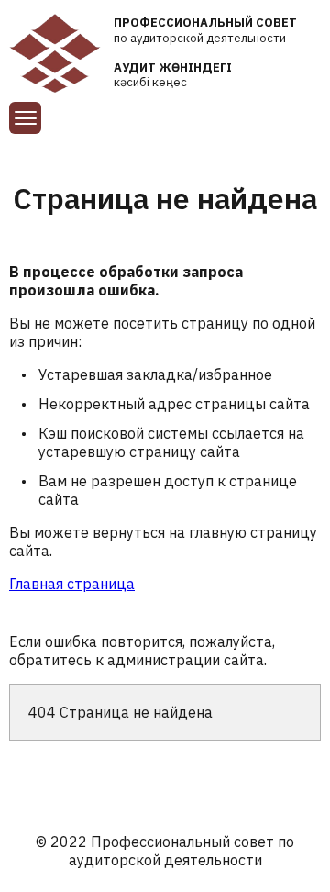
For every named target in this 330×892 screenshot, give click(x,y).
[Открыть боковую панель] (25, 118)
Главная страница (72, 583)
